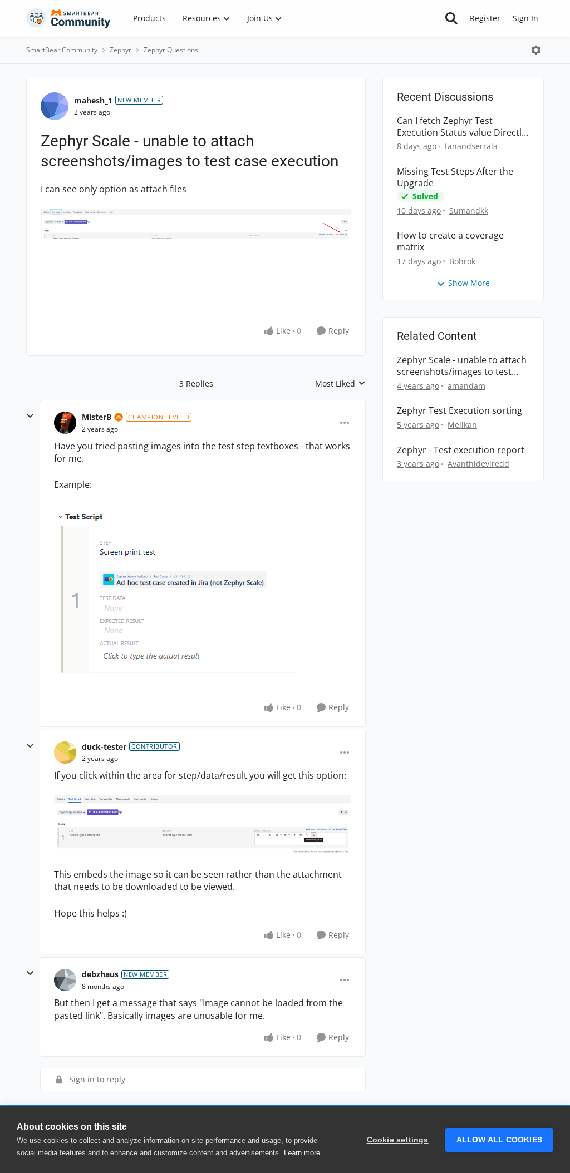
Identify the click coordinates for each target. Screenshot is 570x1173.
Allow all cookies (499, 1140)
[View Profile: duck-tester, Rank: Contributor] (65, 752)
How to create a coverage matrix (450, 241)
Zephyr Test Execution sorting (459, 411)
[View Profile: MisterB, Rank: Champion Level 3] (65, 423)
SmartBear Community (61, 50)
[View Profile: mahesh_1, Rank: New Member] (54, 106)
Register (485, 18)
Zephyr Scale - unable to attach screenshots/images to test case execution (462, 366)
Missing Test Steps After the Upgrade (455, 177)
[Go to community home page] (68, 18)
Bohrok (462, 261)
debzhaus (100, 974)
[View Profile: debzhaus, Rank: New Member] (65, 980)
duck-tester (104, 746)
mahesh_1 (93, 100)
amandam (466, 385)
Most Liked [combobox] (340, 383)
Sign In (525, 18)
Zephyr (120, 50)
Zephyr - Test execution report (460, 450)
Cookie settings (398, 1140)
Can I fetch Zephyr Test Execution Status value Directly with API (461, 126)
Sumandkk (468, 210)
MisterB (96, 417)
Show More (469, 283)
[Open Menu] (536, 50)
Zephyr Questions (171, 50)
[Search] (451, 18)
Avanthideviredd (478, 463)
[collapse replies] (30, 416)
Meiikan (462, 424)
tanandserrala (471, 146)
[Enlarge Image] (196, 224)
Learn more (302, 1153)
